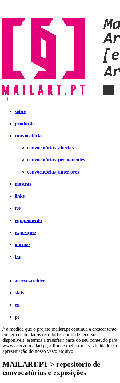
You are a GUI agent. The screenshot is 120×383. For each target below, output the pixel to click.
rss (18, 208)
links (20, 196)
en (17, 305)
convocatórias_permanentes (56, 159)
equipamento (28, 220)
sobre (20, 111)
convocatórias (29, 135)
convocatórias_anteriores (53, 172)
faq (18, 256)
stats (19, 292)
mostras (23, 184)
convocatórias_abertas (50, 147)
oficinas (22, 244)
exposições (25, 232)
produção (25, 123)
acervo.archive (30, 280)
